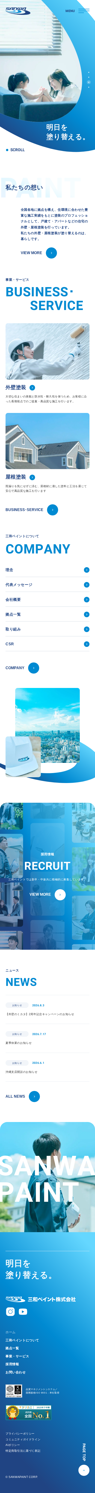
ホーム (11, 1332)
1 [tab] (89, 72)
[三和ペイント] (18, 11)
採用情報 (12, 1364)
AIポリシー (13, 1445)
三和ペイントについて (22, 1340)
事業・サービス (17, 1356)
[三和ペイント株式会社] (41, 1299)
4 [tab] (89, 87)
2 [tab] (89, 77)
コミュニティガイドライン (23, 1439)
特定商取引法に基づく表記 (23, 1450)
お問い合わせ (16, 1372)
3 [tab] (89, 82)
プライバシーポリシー (20, 1433)
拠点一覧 (12, 1348)
